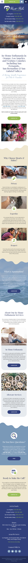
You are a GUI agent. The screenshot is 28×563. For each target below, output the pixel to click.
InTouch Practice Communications (19, 558)
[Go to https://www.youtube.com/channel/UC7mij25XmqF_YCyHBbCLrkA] (12, 551)
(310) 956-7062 (17, 13)
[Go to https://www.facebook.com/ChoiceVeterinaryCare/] (9, 551)
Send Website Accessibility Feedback (14, 559)
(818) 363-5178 (19, 19)
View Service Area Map (14, 542)
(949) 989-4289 (18, 16)
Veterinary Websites (6, 558)
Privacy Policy (14, 561)
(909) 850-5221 (20, 21)
